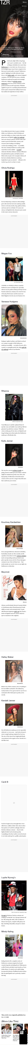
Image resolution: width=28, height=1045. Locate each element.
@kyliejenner (24, 5)
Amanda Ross (6, 54)
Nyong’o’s (4, 915)
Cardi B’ (19, 149)
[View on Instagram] (14, 803)
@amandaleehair (20, 683)
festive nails (11, 75)
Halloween (4, 67)
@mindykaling (20, 957)
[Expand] (21, 1031)
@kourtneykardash (20, 548)
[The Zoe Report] (5, 2)
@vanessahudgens (23, 337)
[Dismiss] (26, 1031)
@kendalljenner (20, 726)
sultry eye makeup (19, 137)
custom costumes (21, 556)
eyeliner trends (16, 470)
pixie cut (16, 611)
